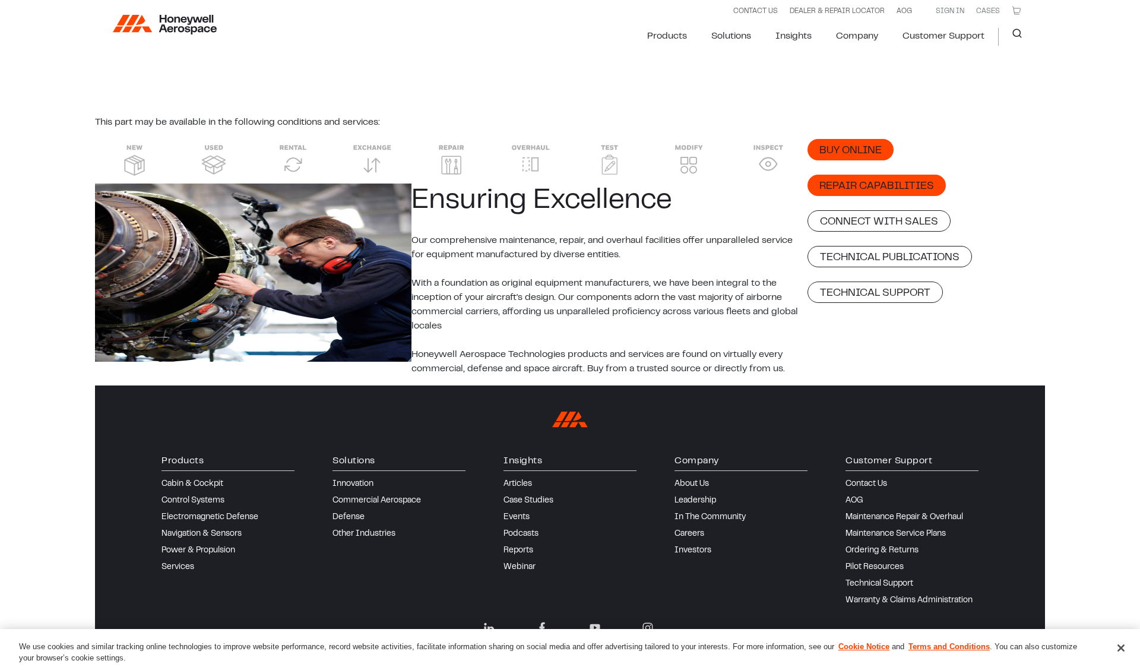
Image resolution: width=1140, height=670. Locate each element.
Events (517, 517)
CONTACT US (755, 11)
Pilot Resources (875, 567)
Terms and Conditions (949, 646)
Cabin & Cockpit (192, 484)
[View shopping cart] (1016, 10)
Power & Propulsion (198, 550)
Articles (518, 484)
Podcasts (521, 534)
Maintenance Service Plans (896, 534)
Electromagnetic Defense (210, 517)
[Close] (1121, 648)
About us (691, 484)
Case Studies (528, 500)
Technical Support (879, 583)
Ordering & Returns (882, 550)
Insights (793, 36)
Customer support (943, 36)
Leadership (695, 500)
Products (667, 36)
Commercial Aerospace (376, 500)
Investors (692, 550)
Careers (689, 534)
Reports (518, 550)
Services (178, 567)
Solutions (731, 36)
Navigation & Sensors (202, 534)
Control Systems (193, 500)
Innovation (352, 484)
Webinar (520, 567)
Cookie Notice (863, 646)
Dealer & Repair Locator (837, 11)
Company (857, 36)
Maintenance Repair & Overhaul (904, 517)
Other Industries (363, 534)
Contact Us (866, 484)
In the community (710, 517)
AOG (904, 11)
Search (1012, 37)
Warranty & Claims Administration (909, 600)
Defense (348, 517)
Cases (988, 11)
